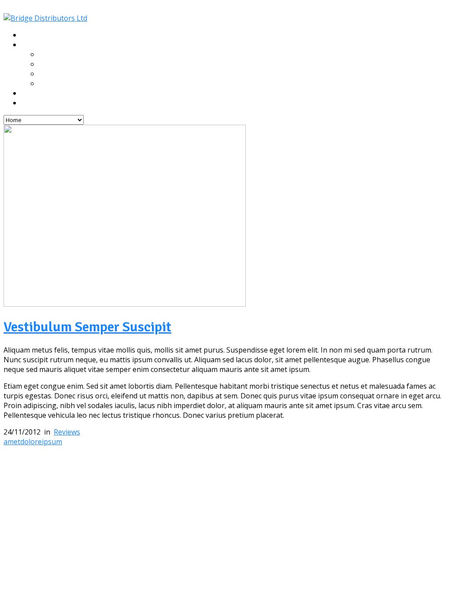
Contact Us (38, 103)
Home (30, 35)
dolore (31, 441)
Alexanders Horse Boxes (76, 74)
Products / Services (51, 45)
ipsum (52, 441)
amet (12, 441)
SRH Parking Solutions (72, 83)
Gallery (32, 93)
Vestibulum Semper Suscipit (87, 326)
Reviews (67, 432)
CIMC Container (63, 64)
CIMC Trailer (58, 54)
